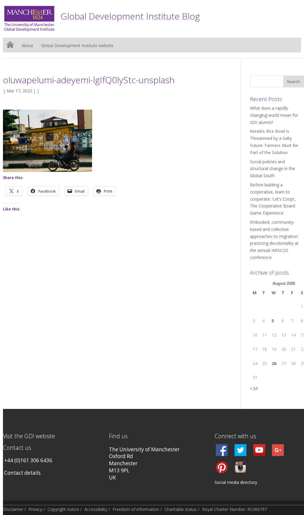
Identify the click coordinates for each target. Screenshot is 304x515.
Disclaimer (13, 509)
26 (274, 363)
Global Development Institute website (77, 46)
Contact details (22, 472)
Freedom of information (136, 509)
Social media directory (236, 482)
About (27, 46)
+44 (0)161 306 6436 (28, 460)
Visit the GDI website (29, 436)
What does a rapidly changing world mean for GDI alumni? (274, 115)
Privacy (35, 509)
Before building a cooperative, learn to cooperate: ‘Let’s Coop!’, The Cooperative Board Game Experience (273, 199)
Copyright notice (63, 509)
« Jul (254, 388)
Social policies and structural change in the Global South (272, 169)
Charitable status (180, 509)
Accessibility (95, 509)
